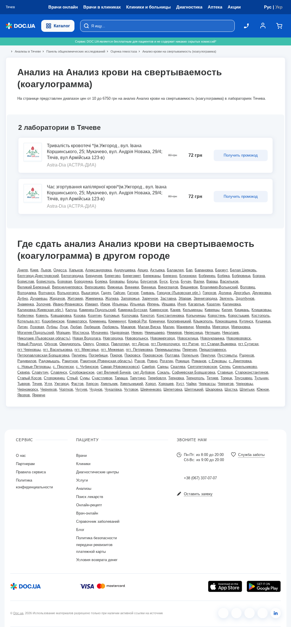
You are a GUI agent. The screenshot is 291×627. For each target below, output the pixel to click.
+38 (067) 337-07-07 (200, 478)
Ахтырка (157, 270)
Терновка (176, 378)
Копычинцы (195, 315)
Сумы (85, 378)
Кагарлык (196, 304)
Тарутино (138, 378)
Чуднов (96, 389)
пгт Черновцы (29, 349)
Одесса (59, 270)
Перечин (189, 349)
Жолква (112, 298)
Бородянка (83, 281)
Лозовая (37, 327)
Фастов (77, 384)
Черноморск (27, 389)
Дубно (22, 298)
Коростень (217, 315)
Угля (48, 384)
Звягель (226, 298)
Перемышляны (167, 349)
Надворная (119, 332)
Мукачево (99, 332)
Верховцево (95, 287)
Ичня (181, 304)
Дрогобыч (242, 293)
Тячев (37, 384)
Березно (170, 276)
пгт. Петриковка (139, 349)
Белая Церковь (243, 270)
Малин (168, 327)
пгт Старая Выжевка (218, 344)
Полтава (172, 355)
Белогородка (72, 276)
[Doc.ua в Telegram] (249, 613)
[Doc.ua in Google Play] (264, 586)
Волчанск (46, 293)
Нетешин (212, 332)
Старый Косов (29, 378)
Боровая (64, 281)
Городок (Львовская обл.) (178, 293)
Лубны (51, 327)
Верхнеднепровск (67, 287)
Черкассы (207, 384)
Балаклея (175, 270)
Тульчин (261, 378)
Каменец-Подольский (97, 310)
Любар (76, 327)
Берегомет (132, 276)
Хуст (180, 384)
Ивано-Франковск (68, 304)
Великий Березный (33, 287)
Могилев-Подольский (35, 332)
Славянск (59, 372)
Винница (148, 287)
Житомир (75, 298)
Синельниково (244, 366)
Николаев (230, 332)
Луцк (64, 327)
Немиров (174, 332)
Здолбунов (245, 298)
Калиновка (232, 304)
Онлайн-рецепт (89, 505)
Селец (224, 366)
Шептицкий (193, 389)
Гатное (133, 293)
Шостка (231, 389)
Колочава (130, 315)
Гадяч (106, 293)
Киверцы (212, 310)
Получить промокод (241, 155)
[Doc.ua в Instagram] (236, 613)
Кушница (263, 321)
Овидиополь (70, 344)
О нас (21, 455)
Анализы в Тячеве (25, 51)
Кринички (157, 321)
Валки (199, 281)
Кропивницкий (179, 321)
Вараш (212, 281)
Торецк (226, 378)
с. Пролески (63, 366)
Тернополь (195, 378)
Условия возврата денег (97, 560)
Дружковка (261, 293)
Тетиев (212, 378)
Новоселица (187, 338)
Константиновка (170, 315)
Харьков (76, 270)
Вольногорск (68, 293)
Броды (132, 281)
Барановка (204, 270)
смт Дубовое (144, 372)
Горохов (209, 293)
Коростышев (238, 315)
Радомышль (49, 361)
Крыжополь (203, 321)
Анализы (83, 488)
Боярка (101, 281)
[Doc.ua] (20, 26)
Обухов (50, 344)
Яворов (23, 395)
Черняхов (48, 389)
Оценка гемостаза (121, 51)
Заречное (150, 298)
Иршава (168, 304)
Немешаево (155, 332)
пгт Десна (140, 344)
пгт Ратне (190, 344)
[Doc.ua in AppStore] (225, 586)
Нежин (136, 332)
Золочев (43, 304)
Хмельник (109, 384)
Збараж (184, 298)
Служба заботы (251, 455)
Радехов (246, 355)
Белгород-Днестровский (38, 276)
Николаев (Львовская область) (43, 338)
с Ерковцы (217, 361)
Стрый (72, 378)
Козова (80, 315)
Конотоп (147, 315)
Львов (46, 270)
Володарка (26, 293)
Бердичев (94, 276)
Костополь (260, 315)
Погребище (98, 355)
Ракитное (70, 361)
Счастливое (102, 378)
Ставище (225, 372)
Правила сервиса (31, 472)
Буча (174, 281)
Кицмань (241, 310)
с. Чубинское (87, 366)
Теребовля (157, 378)
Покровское (153, 355)
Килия (227, 310)
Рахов (139, 361)
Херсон (92, 384)
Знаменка (25, 304)
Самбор (148, 366)
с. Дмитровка (240, 361)
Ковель (42, 315)
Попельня (190, 355)
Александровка (98, 270)
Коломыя (111, 315)
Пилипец (79, 355)
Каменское (158, 310)
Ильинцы (120, 304)
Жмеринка (94, 298)
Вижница (114, 287)
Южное (263, 389)
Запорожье (130, 298)
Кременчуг (117, 321)
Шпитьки (247, 389)
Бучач (186, 281)
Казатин (213, 304)
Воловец (247, 287)
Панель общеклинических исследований (73, 51)
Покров (116, 355)
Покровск (132, 355)
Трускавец (243, 378)
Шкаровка (213, 389)
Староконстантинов (251, 372)
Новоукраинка (212, 338)
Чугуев (81, 389)
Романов (199, 361)
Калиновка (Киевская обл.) (40, 310)
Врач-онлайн (87, 513)
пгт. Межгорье (86, 349)
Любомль (110, 327)
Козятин (94, 315)
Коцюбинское (53, 321)
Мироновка (240, 327)
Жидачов (57, 298)
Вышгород (90, 293)
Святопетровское (202, 366)
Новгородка (113, 338)
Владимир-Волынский (219, 287)
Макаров (128, 327)
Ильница (137, 304)
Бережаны (152, 276)
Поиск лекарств (89, 497)
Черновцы (244, 384)
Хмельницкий (131, 384)
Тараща (121, 378)
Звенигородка (205, 298)
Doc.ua (18, 613)
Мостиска (80, 332)
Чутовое (131, 389)
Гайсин (119, 293)
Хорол (150, 384)
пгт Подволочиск (165, 344)
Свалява (178, 366)
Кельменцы (192, 310)
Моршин (63, 332)
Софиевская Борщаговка (193, 372)
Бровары (116, 281)
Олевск (102, 344)
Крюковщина (226, 321)
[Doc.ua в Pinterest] (276, 613)
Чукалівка (113, 389)
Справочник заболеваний (97, 521)
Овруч (88, 344)
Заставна (168, 298)
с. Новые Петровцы (34, 366)
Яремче (38, 395)
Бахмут (221, 270)
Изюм (105, 304)
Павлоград (120, 344)
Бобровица (241, 276)
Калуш (71, 310)
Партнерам (25, 464)
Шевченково (150, 389)
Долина (225, 293)
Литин (22, 327)
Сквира (23, 372)
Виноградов (168, 287)
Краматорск (77, 321)
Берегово (112, 276)
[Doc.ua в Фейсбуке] (223, 613)
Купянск (246, 321)
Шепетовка (172, 389)
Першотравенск (212, 349)
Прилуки (208, 355)
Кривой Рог (137, 321)
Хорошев (166, 384)
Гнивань (148, 293)
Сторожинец (54, 378)
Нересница (193, 332)
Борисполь (45, 281)
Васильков (229, 281)
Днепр (22, 270)
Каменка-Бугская (132, 310)
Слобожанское (81, 372)
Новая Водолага (86, 338)
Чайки (191, 384)
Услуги (82, 480)
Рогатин (166, 361)
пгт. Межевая (112, 349)
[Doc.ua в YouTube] (262, 613)
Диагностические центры (97, 472)
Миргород (220, 327)
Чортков (66, 389)
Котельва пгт (28, 321)
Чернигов (226, 384)
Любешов (92, 327)
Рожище (182, 361)
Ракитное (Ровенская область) (106, 361)
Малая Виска (149, 327)
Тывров (23, 384)
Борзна (259, 276)
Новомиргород (162, 338)
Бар (189, 270)
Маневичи (185, 327)
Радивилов (26, 361)
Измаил (91, 304)
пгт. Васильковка (57, 349)
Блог (80, 530)
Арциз (143, 270)
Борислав (25, 281)
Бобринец (207, 276)
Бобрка (223, 276)
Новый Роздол (29, 344)
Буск (163, 281)
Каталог (62, 25)
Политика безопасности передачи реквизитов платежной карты (96, 545)
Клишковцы (261, 310)
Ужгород (61, 384)
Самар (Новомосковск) (120, 366)
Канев (175, 310)
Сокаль (163, 372)
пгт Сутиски (248, 344)
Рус (267, 7)
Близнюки (187, 276)
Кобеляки (25, 315)
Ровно (152, 361)
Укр (278, 7)
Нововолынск (136, 338)
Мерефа (203, 327)
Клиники (83, 464)
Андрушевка (124, 270)
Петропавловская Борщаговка (43, 355)
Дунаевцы (38, 298)
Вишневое (189, 287)
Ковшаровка (61, 315)
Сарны (162, 366)
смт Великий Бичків (114, 372)
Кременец (97, 321)
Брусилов (148, 281)
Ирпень (153, 304)
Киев (34, 270)
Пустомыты (227, 355)
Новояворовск (238, 338)
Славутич (40, 372)
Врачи (81, 455)
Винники (132, 287)
